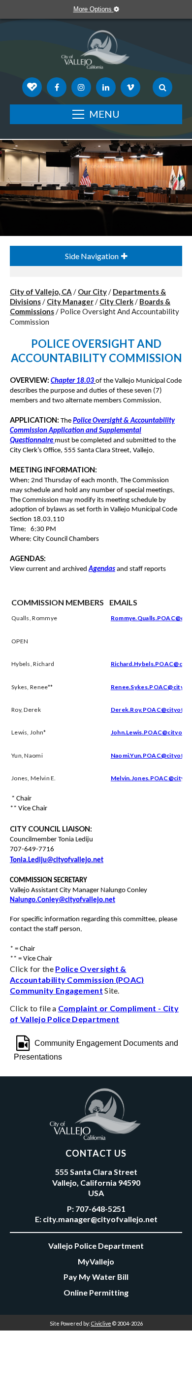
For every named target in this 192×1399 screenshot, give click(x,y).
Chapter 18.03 (72, 381)
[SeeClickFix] (32, 87)
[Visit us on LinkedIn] (106, 87)
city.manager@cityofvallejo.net (100, 1219)
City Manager (70, 301)
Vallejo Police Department (96, 1245)
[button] (54, 440)
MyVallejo (96, 1261)
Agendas (102, 569)
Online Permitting (96, 1292)
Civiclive (101, 1323)
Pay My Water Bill (96, 1276)
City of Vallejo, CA (41, 291)
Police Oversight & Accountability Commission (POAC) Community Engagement (77, 979)
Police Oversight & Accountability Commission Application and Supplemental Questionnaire (92, 430)
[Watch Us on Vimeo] (130, 87)
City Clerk (116, 301)
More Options (93, 9)
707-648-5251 (100, 1208)
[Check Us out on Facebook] (56, 87)
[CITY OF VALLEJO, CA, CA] (96, 52)
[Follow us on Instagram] (81, 87)
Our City (92, 291)
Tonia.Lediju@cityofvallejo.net (56, 860)
